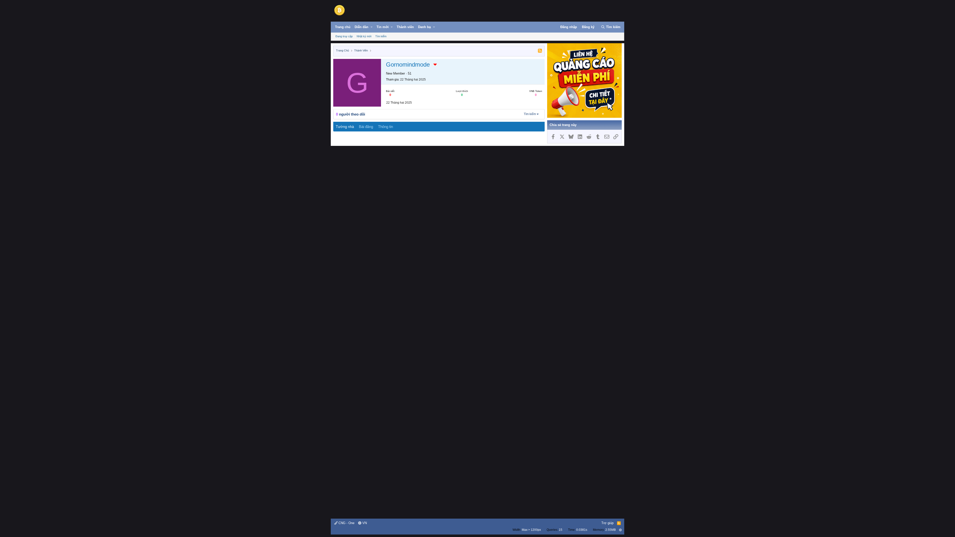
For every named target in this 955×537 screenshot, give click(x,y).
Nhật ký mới (364, 36)
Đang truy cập (344, 36)
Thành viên (405, 27)
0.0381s (581, 530)
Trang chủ (342, 27)
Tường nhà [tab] (345, 126)
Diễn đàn (361, 27)
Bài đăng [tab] (366, 126)
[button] (372, 27)
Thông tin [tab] (385, 126)
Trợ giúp (607, 523)
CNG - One (345, 523)
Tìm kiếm (380, 36)
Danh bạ (424, 27)
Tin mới (383, 27)
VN (364, 523)
